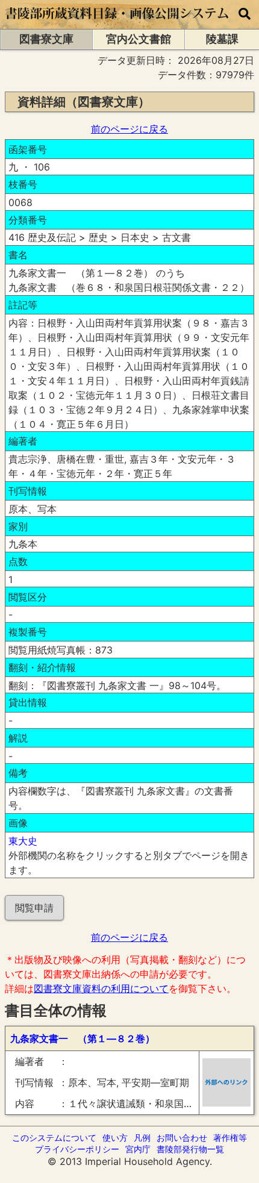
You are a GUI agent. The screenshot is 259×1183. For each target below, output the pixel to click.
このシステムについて (54, 1137)
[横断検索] (244, 14)
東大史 (22, 841)
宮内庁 (138, 1149)
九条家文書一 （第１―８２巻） (82, 1038)
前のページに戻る (129, 129)
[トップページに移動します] (117, 23)
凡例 (142, 1137)
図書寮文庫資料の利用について (101, 988)
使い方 (115, 1137)
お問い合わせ (182, 1137)
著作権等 (230, 1137)
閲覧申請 (34, 908)
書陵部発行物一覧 (190, 1149)
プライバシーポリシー (77, 1149)
